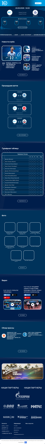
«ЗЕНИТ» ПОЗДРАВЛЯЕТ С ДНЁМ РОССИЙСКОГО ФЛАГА (37, 49)
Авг (3, 63)
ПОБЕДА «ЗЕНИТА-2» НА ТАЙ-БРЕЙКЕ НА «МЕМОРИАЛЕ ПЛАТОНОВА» (13, 65)
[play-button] (25, 3)
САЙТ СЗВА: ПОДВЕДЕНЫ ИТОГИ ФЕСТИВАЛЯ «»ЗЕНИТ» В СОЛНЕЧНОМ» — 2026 (14, 334)
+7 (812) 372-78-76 (7, 433)
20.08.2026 (34, 63)
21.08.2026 (34, 54)
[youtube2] (28, 426)
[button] (43, 3)
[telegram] (27, 3)
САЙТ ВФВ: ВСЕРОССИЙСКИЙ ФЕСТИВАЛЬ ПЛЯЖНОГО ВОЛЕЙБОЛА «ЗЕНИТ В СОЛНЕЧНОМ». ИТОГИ (34, 335)
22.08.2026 (34, 46)
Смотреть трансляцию (22, 27)
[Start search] (31, 3)
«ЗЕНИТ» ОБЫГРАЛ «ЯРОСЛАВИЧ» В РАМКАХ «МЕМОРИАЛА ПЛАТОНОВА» (37, 67)
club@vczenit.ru (5, 431)
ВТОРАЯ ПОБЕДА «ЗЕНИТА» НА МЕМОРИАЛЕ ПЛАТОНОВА (36, 58)
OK (25, 442)
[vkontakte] (26, 426)
